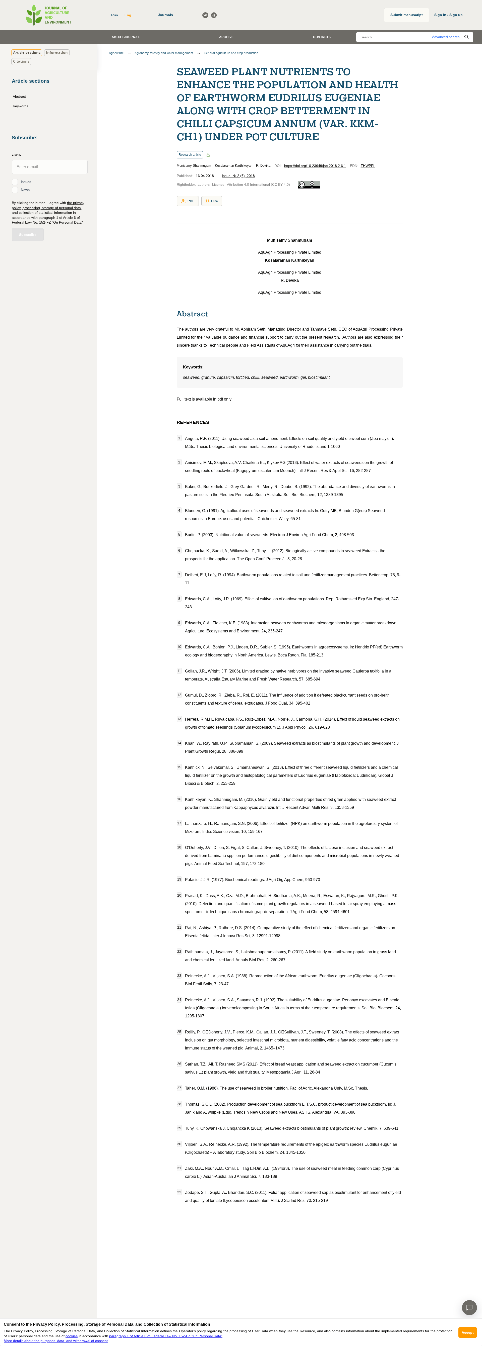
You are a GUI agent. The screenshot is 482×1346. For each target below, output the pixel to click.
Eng (128, 15)
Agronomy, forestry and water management (164, 53)
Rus (114, 15)
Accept (468, 1332)
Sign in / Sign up (448, 15)
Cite (214, 201)
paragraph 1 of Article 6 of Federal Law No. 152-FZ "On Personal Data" (165, 1336)
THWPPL (368, 166)
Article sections (26, 52)
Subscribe (27, 234)
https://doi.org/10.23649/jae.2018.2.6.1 (315, 166)
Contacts (322, 37)
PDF (191, 201)
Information (57, 52)
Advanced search (446, 37)
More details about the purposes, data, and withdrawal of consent (56, 1341)
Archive (226, 37)
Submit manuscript (406, 15)
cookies (72, 1336)
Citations (21, 61)
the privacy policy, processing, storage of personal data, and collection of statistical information (48, 207)
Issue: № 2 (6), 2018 (238, 176)
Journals (165, 15)
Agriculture (116, 53)
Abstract (19, 96)
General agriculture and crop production (231, 53)
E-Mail (16, 154)
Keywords (20, 106)
